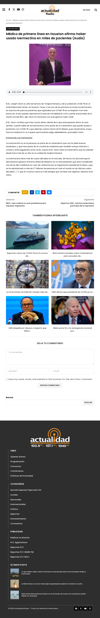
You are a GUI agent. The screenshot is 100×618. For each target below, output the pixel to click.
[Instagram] (23, 9)
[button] (96, 10)
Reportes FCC (17, 547)
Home (8, 20)
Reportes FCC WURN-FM (22, 552)
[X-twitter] (13, 9)
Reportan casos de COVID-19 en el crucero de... (27, 254)
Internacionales (18, 504)
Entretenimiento (18, 518)
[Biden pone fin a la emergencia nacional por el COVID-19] (72, 310)
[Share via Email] (49, 192)
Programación (17, 461)
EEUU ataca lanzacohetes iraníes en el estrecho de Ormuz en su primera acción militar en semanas (53, 595)
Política (14, 509)
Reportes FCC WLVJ (19, 557)
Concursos (15, 466)
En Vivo (86, 10)
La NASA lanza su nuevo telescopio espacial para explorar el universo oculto (51, 584)
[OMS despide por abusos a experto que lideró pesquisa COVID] (27, 310)
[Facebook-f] (9, 9)
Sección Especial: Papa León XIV (25, 490)
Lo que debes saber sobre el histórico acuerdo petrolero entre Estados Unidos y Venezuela (53, 573)
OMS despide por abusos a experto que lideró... (27, 329)
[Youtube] (18, 9)
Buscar (9, 397)
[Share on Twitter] (37, 192)
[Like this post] (26, 192)
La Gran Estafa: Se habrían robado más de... (27, 292)
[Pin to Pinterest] (43, 192)
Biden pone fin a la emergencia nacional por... (72, 329)
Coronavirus (16, 523)
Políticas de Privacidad (21, 476)
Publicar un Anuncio (20, 537)
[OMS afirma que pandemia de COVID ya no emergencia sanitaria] (72, 274)
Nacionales (15, 499)
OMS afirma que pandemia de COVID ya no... (73, 292)
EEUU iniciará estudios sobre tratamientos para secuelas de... (73, 254)
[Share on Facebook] (32, 192)
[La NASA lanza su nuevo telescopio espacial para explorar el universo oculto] (14, 584)
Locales (14, 495)
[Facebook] (76, 608)
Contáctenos (16, 471)
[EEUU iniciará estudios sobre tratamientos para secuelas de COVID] (72, 235)
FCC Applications (18, 542)
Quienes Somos (17, 456)
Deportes (14, 514)
